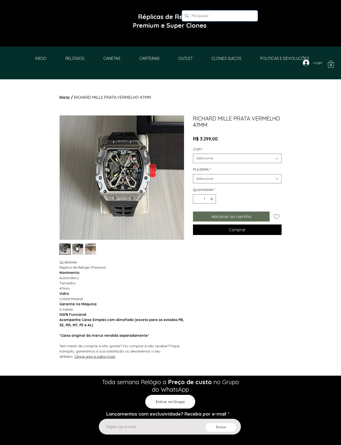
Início (64, 97)
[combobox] (237, 158)
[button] (331, 64)
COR (198, 149)
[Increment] (212, 199)
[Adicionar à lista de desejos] (277, 217)
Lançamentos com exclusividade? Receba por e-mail (166, 414)
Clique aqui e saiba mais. (95, 356)
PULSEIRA (202, 169)
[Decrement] (197, 199)
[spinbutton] (204, 199)
